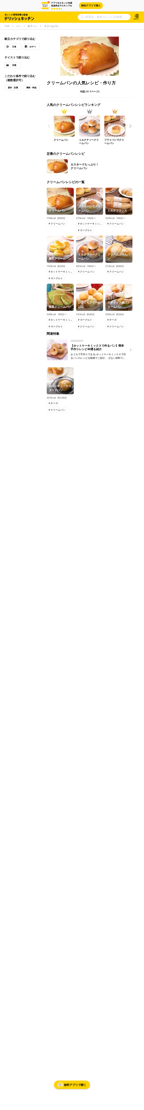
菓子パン (32, 26)
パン (18, 26)
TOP (7, 26)
